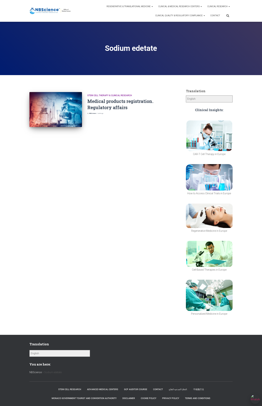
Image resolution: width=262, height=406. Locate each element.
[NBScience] (50, 10)
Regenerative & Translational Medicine (129, 6)
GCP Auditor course (135, 389)
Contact (215, 15)
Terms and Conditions (197, 398)
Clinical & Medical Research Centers (179, 6)
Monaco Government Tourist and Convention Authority (84, 398)
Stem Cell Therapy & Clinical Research (109, 95)
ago (100, 113)
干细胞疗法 (198, 389)
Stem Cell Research (69, 389)
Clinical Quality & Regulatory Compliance (179, 15)
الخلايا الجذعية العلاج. (178, 389)
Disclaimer (128, 398)
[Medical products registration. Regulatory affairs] (55, 109)
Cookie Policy (148, 398)
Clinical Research (217, 6)
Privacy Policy (170, 398)
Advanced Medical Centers (102, 389)
